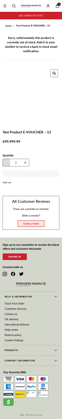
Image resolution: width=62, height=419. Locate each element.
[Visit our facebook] (13, 274)
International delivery (17, 324)
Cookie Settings (14, 340)
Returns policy (13, 335)
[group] (31, 96)
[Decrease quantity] (6, 162)
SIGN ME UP (14, 257)
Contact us (11, 314)
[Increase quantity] (25, 162)
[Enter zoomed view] (54, 73)
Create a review (31, 223)
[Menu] (5, 6)
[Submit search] (14, 6)
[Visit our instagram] (5, 274)
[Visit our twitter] (21, 274)
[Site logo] (31, 6)
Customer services (15, 308)
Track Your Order (14, 303)
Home (8, 25)
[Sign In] (48, 6)
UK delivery (11, 319)
